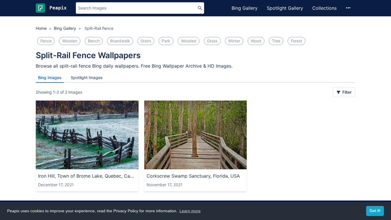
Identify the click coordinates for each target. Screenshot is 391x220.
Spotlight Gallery (285, 8)
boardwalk (120, 40)
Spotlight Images (87, 77)
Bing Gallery (245, 8)
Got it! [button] (375, 211)
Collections (324, 8)
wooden (69, 40)
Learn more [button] (190, 211)
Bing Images (50, 77)
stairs (146, 40)
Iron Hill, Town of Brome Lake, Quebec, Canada (87, 176)
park (166, 40)
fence (46, 40)
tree (276, 40)
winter (234, 40)
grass (212, 40)
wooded (188, 40)
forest (296, 40)
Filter (346, 92)
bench (94, 40)
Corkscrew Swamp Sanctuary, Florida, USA (193, 176)
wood (256, 40)
